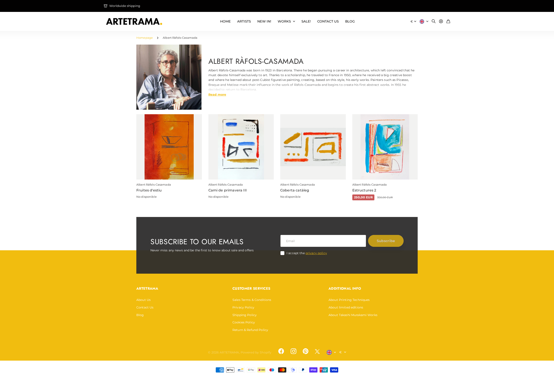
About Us (143, 300)
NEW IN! (264, 21)
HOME (225, 21)
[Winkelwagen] (448, 21)
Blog (140, 315)
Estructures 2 (364, 190)
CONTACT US (328, 21)
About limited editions (346, 307)
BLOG (350, 21)
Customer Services (251, 288)
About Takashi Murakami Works (353, 315)
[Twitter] (317, 351)
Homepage (144, 37)
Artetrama (147, 288)
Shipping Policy (244, 315)
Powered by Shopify (256, 352)
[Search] (434, 21)
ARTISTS (244, 21)
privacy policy (316, 253)
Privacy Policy (243, 307)
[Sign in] (441, 21)
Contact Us (144, 307)
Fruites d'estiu (149, 190)
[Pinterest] (305, 351)
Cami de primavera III (227, 190)
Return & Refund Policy (250, 330)
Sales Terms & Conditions (251, 300)
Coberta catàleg (294, 190)
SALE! (306, 21)
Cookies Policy (243, 322)
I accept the (307, 253)
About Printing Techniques (349, 300)
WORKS (284, 21)
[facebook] (281, 351)
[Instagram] (293, 351)
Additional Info (345, 288)
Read (217, 94)
